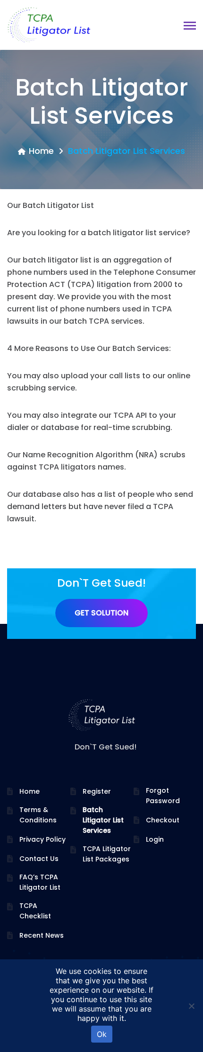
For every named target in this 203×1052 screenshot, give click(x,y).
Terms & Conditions (38, 815)
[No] (191, 1006)
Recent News (41, 935)
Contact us (39, 858)
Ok (102, 1034)
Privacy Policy (42, 839)
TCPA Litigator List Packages (107, 854)
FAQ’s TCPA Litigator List (39, 882)
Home (41, 151)
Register (97, 791)
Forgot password (163, 795)
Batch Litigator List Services (103, 820)
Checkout (162, 820)
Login (155, 839)
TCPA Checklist (35, 911)
